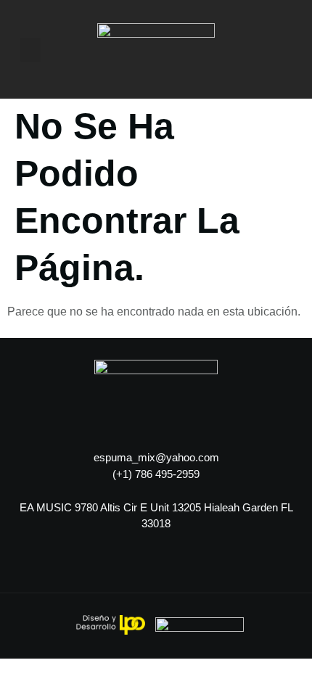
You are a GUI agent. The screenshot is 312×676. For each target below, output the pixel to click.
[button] (30, 50)
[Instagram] (25, 567)
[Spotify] (65, 567)
